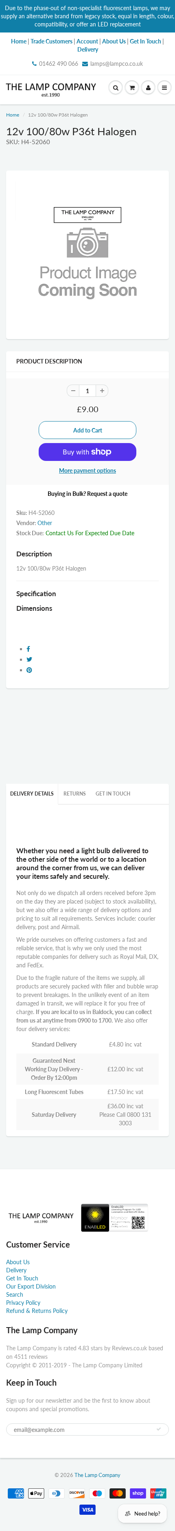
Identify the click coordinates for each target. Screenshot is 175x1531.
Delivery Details (32, 794)
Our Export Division (31, 1286)
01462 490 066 (58, 63)
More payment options (87, 470)
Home (12, 115)
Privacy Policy (23, 1302)
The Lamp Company (97, 1475)
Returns (74, 794)
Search (14, 1294)
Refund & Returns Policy (37, 1310)
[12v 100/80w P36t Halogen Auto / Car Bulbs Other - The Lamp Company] (87, 254)
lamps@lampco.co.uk (116, 63)
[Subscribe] (159, 1429)
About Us (18, 1262)
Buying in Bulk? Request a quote (87, 493)
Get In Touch (113, 794)
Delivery (16, 1270)
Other (44, 522)
